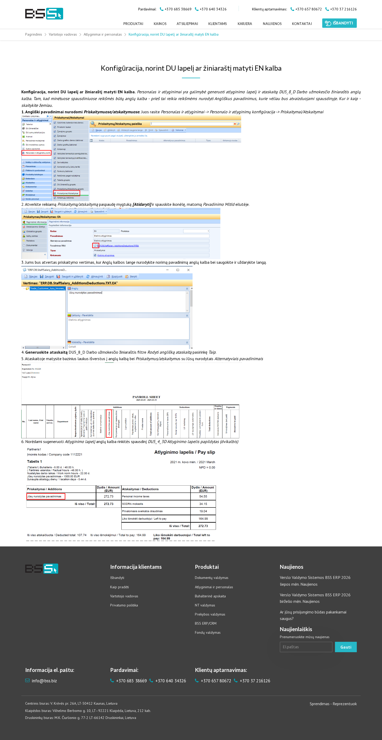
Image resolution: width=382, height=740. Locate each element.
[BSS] (44, 13)
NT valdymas (205, 605)
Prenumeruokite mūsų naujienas (305, 637)
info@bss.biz (44, 681)
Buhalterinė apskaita (210, 596)
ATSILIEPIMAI (187, 24)
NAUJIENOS (272, 24)
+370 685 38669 (131, 681)
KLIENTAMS (217, 24)
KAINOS (160, 24)
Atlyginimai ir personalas (103, 34)
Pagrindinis (33, 34)
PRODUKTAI (133, 24)
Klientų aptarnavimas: (269, 9)
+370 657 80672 (215, 681)
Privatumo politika (124, 605)
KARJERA (245, 24)
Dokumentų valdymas (211, 577)
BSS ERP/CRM (205, 623)
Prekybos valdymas (210, 614)
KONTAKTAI (302, 24)
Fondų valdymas (208, 632)
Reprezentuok (345, 703)
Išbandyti (117, 577)
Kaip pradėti (119, 587)
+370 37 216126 (254, 681)
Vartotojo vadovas (63, 34)
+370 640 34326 (170, 681)
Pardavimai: (147, 9)
